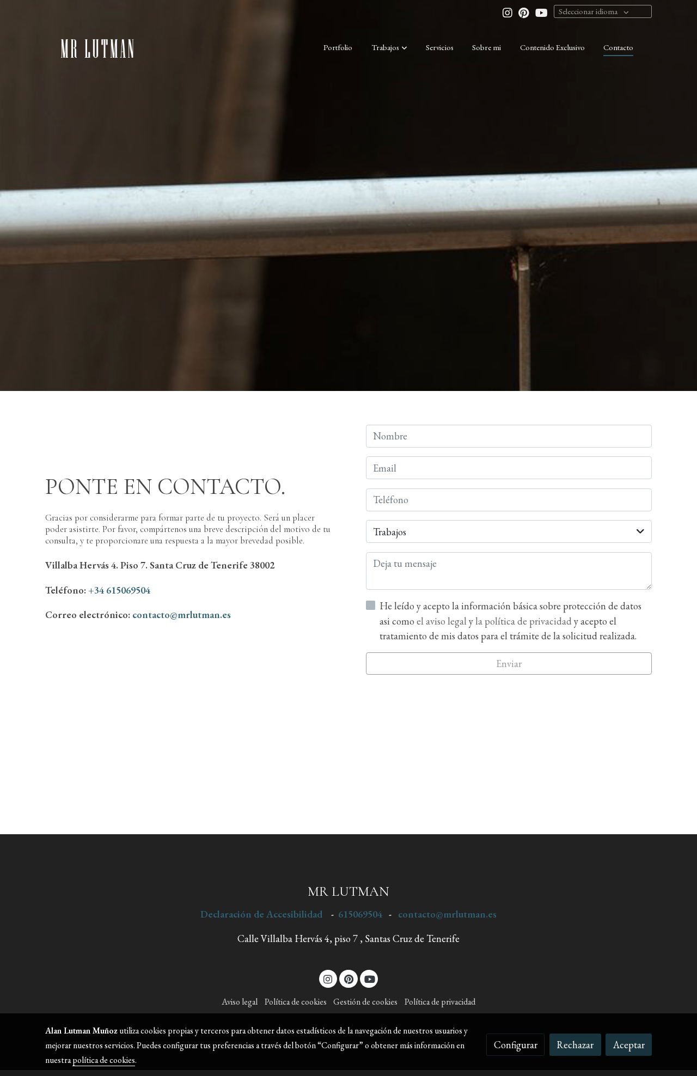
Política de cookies (296, 1001)
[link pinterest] (523, 12)
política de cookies (103, 1060)
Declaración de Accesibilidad (261, 914)
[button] (389, 47)
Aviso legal (240, 1001)
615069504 (361, 914)
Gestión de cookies (365, 1001)
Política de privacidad (440, 1001)
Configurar (515, 1044)
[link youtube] (541, 12)
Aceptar (629, 1044)
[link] (99, 47)
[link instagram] (507, 12)
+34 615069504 (119, 590)
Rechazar (575, 1044)
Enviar (509, 663)
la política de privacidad (524, 621)
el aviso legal (443, 621)
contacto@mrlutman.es (181, 614)
